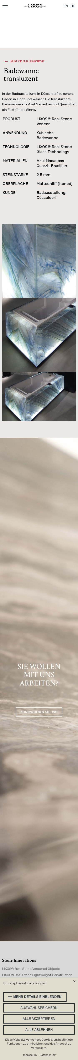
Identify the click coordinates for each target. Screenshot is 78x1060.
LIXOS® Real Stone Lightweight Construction (37, 975)
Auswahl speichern (39, 1008)
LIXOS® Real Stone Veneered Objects (31, 969)
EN (66, 6)
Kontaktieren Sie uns (39, 712)
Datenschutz (48, 1055)
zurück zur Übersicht (27, 61)
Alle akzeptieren (39, 1018)
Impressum (29, 1055)
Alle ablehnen (39, 1029)
